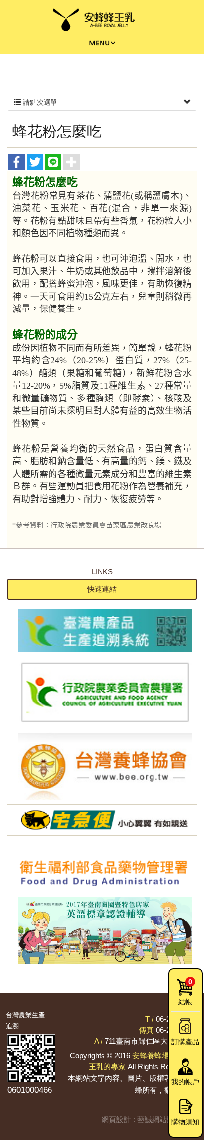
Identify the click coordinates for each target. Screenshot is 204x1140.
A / (98, 1041)
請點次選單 (39, 102)
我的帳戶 (185, 1082)
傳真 (146, 1030)
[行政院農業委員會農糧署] (102, 692)
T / (149, 1019)
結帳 (185, 992)
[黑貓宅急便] (102, 820)
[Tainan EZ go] (102, 930)
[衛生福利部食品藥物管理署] (102, 864)
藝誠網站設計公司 (167, 1119)
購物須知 (185, 1122)
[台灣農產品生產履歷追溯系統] (102, 630)
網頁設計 (116, 1119)
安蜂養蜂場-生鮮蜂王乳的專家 (102, 20)
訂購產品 (185, 1042)
